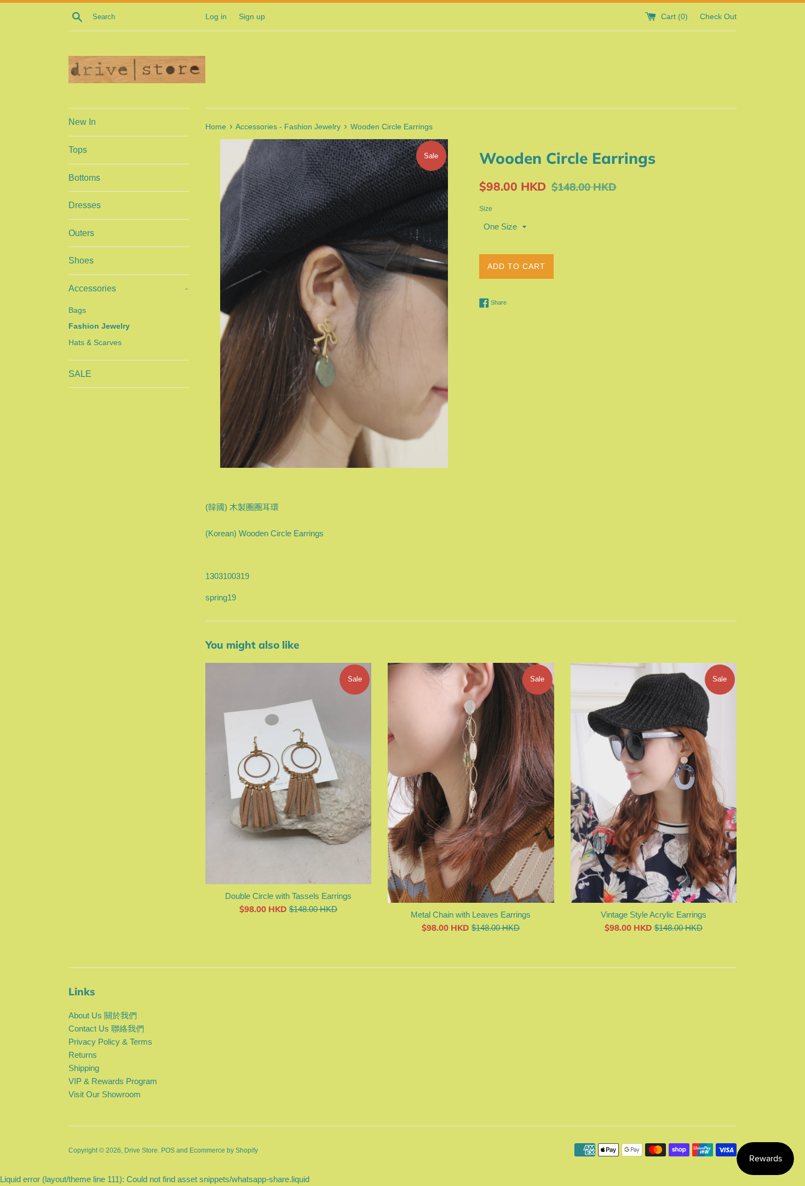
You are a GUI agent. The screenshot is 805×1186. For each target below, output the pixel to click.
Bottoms (84, 177)
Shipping (83, 1068)
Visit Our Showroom (104, 1094)
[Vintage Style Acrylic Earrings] (654, 783)
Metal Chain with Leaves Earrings (471, 914)
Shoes (81, 260)
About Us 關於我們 (102, 1015)
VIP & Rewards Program (112, 1081)
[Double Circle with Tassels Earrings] (288, 773)
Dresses (84, 205)
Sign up (252, 17)
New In (82, 122)
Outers (81, 233)
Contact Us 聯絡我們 (106, 1028)
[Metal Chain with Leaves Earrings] (471, 783)
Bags (77, 310)
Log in (216, 17)
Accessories (128, 288)
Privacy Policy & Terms (110, 1041)
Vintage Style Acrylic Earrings (653, 914)
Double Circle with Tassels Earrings (288, 896)
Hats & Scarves (95, 343)
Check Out (718, 17)
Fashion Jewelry (99, 326)
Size (485, 209)
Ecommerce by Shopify (223, 1150)
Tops (77, 149)
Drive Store (141, 1150)
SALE (79, 374)
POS (168, 1150)
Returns (82, 1054)
